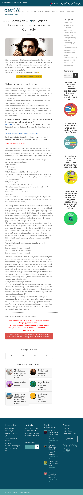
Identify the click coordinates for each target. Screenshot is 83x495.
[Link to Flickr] (72, 3)
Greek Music (68, 50)
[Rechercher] (31, 21)
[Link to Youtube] (65, 3)
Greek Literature (69, 48)
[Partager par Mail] (47, 356)
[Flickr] (64, 450)
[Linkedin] (68, 450)
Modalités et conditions (32, 436)
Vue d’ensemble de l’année (11, 439)
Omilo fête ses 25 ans (31, 428)
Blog (6, 451)
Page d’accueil (9, 428)
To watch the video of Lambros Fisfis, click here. (22, 133)
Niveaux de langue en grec (11, 434)
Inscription (8, 443)
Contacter (66, 428)
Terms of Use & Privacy (32, 433)
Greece (66, 30)
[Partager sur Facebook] (11, 356)
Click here (8, 124)
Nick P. (29, 492)
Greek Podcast (69, 53)
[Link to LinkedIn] (75, 3)
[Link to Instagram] (79, 3)
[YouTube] (68, 445)
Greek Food (68, 35)
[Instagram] (75, 445)
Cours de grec (9, 431)
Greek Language (69, 43)
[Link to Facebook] (61, 3)
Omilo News (68, 60)
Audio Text (67, 28)
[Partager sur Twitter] (23, 356)
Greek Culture (68, 33)
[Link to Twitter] (68, 3)
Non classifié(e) (69, 58)
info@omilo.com (8, 2)
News (66, 55)
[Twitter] (71, 445)
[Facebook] (64, 445)
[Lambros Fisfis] (29, 47)
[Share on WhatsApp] (35, 356)
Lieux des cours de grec (12, 446)
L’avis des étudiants (30, 431)
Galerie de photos (11, 448)
